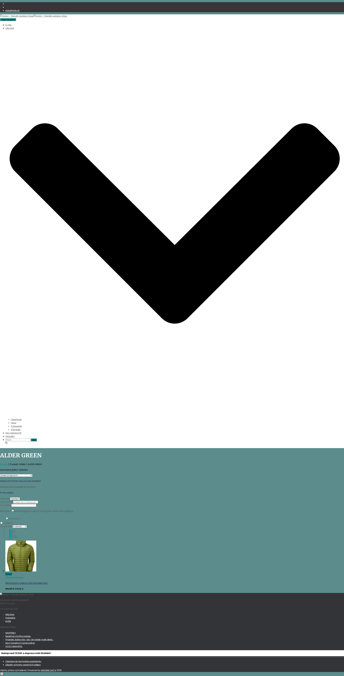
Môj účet (9, 614)
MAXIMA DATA (48, 670)
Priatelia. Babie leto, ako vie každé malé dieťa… (29, 639)
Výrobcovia (6, 526)
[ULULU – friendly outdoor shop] (33, 16)
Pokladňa (10, 617)
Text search (6, 501)
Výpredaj (15, 429)
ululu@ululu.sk (12, 10)
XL (15, 536)
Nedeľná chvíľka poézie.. (18, 636)
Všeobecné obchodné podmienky (23, 661)
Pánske (20, 577)
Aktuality (10, 436)
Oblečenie (16, 419)
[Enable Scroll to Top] (2, 674)
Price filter (5, 505)
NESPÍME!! (10, 632)
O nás (8, 24)
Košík (8, 621)
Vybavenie (16, 426)
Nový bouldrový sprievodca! (20, 643)
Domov (4, 464)
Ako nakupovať (13, 433)
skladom (8, 523)
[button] (174, 416)
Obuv (13, 422)
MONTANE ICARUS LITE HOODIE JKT (26, 583)
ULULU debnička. (13, 646)
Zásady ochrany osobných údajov (23, 664)
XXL (16, 537)
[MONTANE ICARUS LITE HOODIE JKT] (20, 570)
